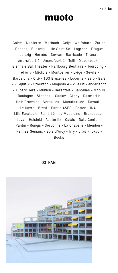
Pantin (20, 125)
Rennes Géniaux (29, 131)
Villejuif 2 (22, 84)
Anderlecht (97, 84)
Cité (36, 78)
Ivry (72, 131)
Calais (70, 119)
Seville (91, 72)
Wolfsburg (82, 43)
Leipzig (25, 54)
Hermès (41, 54)
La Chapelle (73, 125)
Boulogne (25, 96)
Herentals (63, 90)
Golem (17, 43)
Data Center (89, 119)
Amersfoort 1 (54, 60)
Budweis (38, 49)
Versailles (51, 102)
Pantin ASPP (61, 108)
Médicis (41, 72)
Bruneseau (93, 113)
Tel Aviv (25, 72)
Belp (91, 78)
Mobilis (99, 90)
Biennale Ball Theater (30, 66)
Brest (42, 108)
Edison (80, 108)
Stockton (40, 84)
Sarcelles (82, 90)
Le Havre (27, 108)
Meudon (93, 125)
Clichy (74, 96)
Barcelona (21, 78)
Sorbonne (52, 125)
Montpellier (60, 72)
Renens (21, 49)
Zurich (100, 43)
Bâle (101, 78)
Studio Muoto (59, 17)
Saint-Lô (47, 113)
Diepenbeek (88, 60)
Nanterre (33, 43)
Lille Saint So (59, 49)
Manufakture (73, 102)
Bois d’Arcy (55, 131)
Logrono (80, 49)
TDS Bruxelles (55, 78)
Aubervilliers (25, 90)
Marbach (52, 43)
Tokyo (94, 131)
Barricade (74, 54)
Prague (97, 49)
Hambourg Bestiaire (67, 66)
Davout (93, 102)
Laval (21, 119)
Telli (71, 60)
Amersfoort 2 (29, 60)
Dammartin (91, 96)
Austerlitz (53, 119)
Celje (67, 43)
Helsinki (35, 119)
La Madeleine (69, 113)
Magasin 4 (60, 84)
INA (93, 108)
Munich (45, 90)
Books (59, 137)
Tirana (91, 54)
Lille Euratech (25, 113)
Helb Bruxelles (28, 102)
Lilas (82, 131)
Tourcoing (95, 66)
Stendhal (44, 96)
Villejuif (78, 84)
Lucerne (77, 78)
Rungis (35, 125)
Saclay (60, 96)
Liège (77, 72)
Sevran (56, 54)
